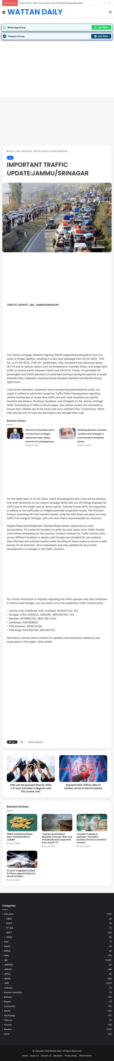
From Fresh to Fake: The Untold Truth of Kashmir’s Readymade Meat (51, 3)
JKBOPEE (8, 965)
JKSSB (7, 978)
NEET (9, 932)
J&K (18, 151)
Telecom (8, 1020)
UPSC (9, 937)
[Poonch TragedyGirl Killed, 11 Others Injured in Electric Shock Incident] (22, 859)
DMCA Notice (85, 1055)
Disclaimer (58, 1055)
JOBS (6, 983)
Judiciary (8, 988)
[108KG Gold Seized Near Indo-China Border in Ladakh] (22, 822)
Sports (7, 1011)
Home (12, 151)
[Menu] (3, 13)
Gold (6, 941)
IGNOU (7, 951)
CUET (9, 923)
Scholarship (9, 1006)
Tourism (8, 1024)
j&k (22, 742)
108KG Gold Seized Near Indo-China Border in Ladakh (20, 837)
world (6, 1034)
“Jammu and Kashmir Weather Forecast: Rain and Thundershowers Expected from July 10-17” (57, 838)
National (8, 997)
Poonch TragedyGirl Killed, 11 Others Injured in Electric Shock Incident (21, 873)
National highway (35, 742)
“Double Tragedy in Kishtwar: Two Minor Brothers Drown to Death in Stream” (91, 838)
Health (7, 946)
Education (9, 914)
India (6, 955)
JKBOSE (8, 969)
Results (7, 1001)
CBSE (9, 918)
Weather (8, 1029)
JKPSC (7, 974)
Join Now (102, 27)
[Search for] (110, 13)
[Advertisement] (57, 122)
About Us (34, 1055)
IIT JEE (9, 928)
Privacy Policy (71, 1055)
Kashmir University (13, 992)
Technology (9, 1015)
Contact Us (46, 1055)
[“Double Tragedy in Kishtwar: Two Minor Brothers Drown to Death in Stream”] (92, 822)
